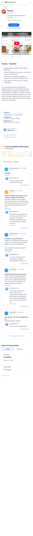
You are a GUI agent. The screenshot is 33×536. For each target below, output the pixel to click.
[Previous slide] (3, 57)
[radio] (8, 349)
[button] (13, 120)
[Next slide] (30, 57)
